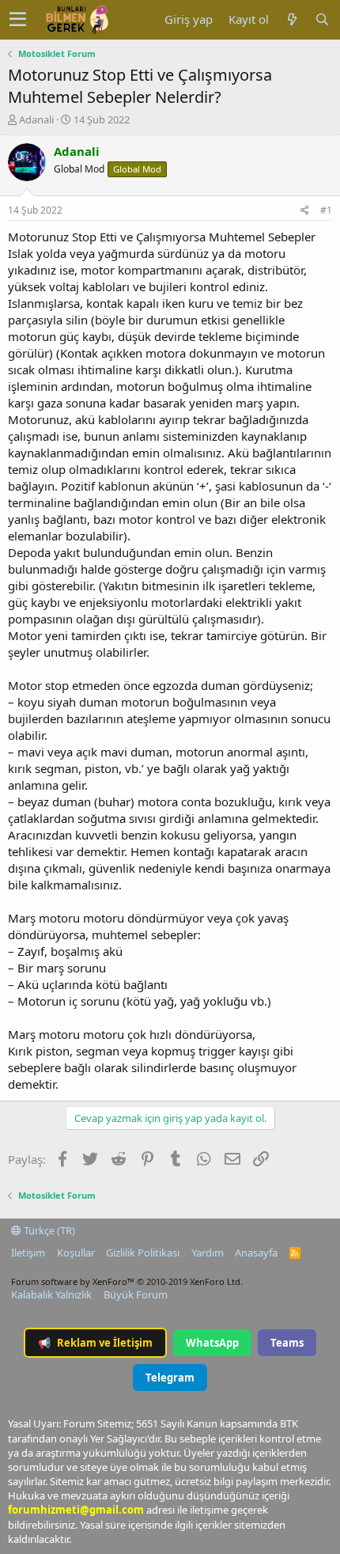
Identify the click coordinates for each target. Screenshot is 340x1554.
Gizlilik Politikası (142, 1252)
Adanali (36, 119)
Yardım (207, 1252)
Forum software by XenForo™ (127, 1281)
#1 (326, 210)
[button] (17, 20)
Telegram (170, 1377)
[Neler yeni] (292, 19)
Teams (287, 1343)
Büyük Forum (136, 1294)
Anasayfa (256, 1252)
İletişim (28, 1252)
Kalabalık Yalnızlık (51, 1294)
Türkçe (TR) (48, 1230)
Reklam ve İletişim (95, 1343)
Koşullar (76, 1252)
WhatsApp (212, 1343)
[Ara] (322, 19)
